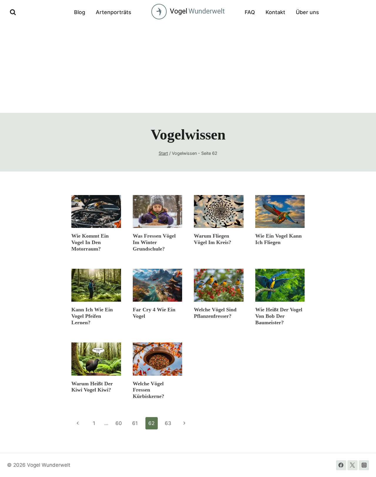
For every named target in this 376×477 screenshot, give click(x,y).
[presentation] (96, 211)
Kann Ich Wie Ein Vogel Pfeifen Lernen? (92, 316)
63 (168, 423)
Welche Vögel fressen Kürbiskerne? (148, 390)
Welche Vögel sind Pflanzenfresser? (215, 313)
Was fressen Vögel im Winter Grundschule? (154, 242)
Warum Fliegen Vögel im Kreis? (212, 239)
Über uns (307, 12)
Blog (79, 12)
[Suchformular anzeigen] (13, 12)
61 (135, 423)
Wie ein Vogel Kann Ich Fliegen (278, 239)
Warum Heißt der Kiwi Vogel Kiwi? (92, 387)
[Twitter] (352, 465)
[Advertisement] (188, 69)
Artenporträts (113, 12)
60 (118, 423)
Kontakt (275, 12)
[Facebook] (341, 465)
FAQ (250, 12)
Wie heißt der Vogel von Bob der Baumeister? (278, 316)
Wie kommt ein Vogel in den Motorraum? (90, 242)
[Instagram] (364, 465)
